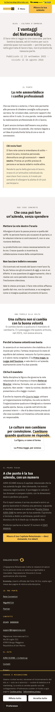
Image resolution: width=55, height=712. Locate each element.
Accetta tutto (40, 698)
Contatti (6, 664)
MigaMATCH (8, 602)
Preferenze (12, 705)
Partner (6, 609)
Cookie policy (16, 691)
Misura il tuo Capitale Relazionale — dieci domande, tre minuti (27, 537)
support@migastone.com (14, 630)
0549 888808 (11, 622)
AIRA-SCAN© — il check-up (15, 658)
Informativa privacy (31, 691)
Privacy (6, 670)
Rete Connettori (10, 596)
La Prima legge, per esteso (27, 447)
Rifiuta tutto (15, 698)
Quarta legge (32, 396)
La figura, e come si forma (27, 440)
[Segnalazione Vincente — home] (8, 9)
